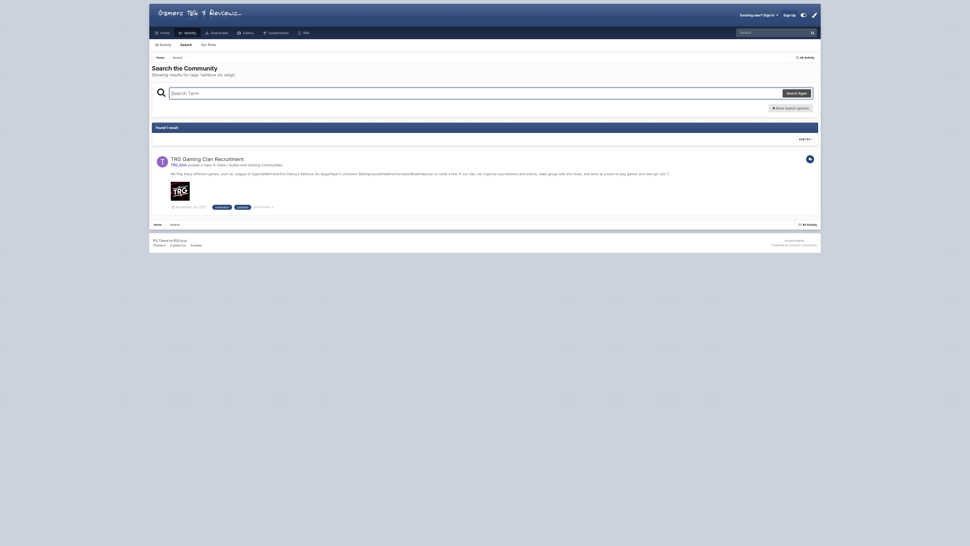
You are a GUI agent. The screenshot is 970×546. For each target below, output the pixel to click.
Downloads (219, 33)
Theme (158, 245)
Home (164, 33)
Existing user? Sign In (758, 15)
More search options (792, 108)
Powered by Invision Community (794, 245)
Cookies (196, 245)
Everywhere (793, 33)
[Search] (812, 33)
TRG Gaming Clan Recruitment (207, 159)
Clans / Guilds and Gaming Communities (249, 165)
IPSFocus (180, 240)
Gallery (248, 33)
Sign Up (789, 15)
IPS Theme (160, 240)
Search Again (797, 93)
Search (186, 45)
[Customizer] (803, 15)
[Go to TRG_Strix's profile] (162, 161)
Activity (189, 33)
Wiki (305, 33)
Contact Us (178, 245)
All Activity (163, 45)
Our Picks (208, 45)
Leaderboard (278, 33)
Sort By (805, 139)
